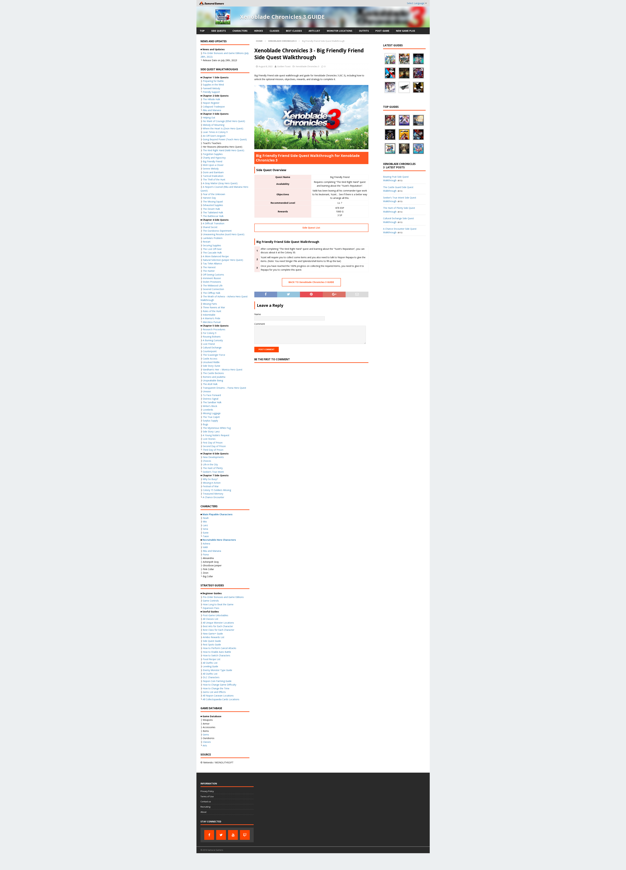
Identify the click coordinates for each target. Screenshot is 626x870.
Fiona (206, 554)
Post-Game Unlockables (215, 615)
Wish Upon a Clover (213, 165)
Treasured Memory (213, 493)
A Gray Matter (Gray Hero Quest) (220, 183)
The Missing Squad (213, 201)
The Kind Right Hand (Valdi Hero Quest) (223, 150)
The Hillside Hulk (211, 99)
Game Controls (211, 600)
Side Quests (218, 30)
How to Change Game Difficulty (219, 684)
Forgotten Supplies (213, 154)
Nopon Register (211, 102)
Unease (207, 391)
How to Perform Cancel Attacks (219, 648)
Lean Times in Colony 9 (215, 132)
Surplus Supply (210, 420)
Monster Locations (339, 30)
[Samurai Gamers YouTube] (233, 835)
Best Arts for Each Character (218, 626)
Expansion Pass (211, 608)
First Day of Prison (213, 442)
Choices (207, 460)
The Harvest (209, 267)
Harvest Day (209, 197)
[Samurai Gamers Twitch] (245, 835)
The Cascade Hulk (212, 252)
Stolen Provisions (212, 281)
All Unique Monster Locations (218, 622)
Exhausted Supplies (213, 205)
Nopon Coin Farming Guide (217, 681)
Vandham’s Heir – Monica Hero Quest (222, 369)
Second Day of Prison (214, 446)
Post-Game (382, 30)
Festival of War (211, 486)
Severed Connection (213, 289)
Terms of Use (207, 796)
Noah (206, 517)
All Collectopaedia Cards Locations (221, 699)
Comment (259, 323)
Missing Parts (210, 303)
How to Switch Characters (216, 655)
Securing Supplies (212, 245)
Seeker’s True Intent (213, 471)
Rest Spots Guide (212, 644)
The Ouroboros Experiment (217, 230)
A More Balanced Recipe (216, 256)
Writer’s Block (210, 406)
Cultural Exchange (212, 347)
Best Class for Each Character (218, 629)
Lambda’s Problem (213, 238)
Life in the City (210, 464)
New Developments (213, 457)
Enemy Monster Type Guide (217, 670)
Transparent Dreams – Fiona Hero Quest (224, 387)
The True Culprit (211, 417)
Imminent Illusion (212, 278)
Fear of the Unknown (214, 194)
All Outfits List (210, 662)
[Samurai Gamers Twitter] (221, 835)
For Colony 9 (209, 333)
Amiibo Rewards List (213, 637)
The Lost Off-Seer (212, 249)
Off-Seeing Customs (213, 274)
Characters (239, 30)
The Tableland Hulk (213, 212)
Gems (206, 734)
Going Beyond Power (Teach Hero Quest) (225, 139)
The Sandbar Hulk (212, 402)
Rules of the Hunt (212, 311)
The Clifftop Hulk (211, 292)
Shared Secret (210, 227)
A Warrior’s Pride (211, 318)
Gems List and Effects (214, 692)
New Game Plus (405, 30)
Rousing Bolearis (212, 336)
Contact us (206, 801)
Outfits (364, 30)
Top (202, 30)
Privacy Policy (207, 791)
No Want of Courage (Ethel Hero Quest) (224, 121)
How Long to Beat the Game (218, 604)
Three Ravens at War (214, 307)
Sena (205, 528)
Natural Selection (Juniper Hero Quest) (223, 259)
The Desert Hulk (211, 208)
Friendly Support (211, 91)
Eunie (206, 532)
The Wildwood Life (213, 285)
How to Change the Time (216, 688)
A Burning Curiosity (213, 340)
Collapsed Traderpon (214, 106)
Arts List (314, 30)
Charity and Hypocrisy (214, 157)
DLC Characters (211, 677)
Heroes (258, 30)
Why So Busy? (210, 479)
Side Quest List (311, 227)
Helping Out (209, 117)
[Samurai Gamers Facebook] (209, 835)
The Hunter (209, 270)
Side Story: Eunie (211, 365)
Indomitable (209, 314)
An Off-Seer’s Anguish (214, 135)
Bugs (205, 424)
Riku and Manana (212, 110)
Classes (274, 30)
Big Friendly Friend (212, 161)
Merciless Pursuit (212, 322)
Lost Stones (209, 438)
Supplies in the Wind (213, 84)
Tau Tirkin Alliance (212, 263)
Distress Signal (210, 398)
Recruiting (205, 806)
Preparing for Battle (213, 81)
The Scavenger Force (214, 354)
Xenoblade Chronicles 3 (307, 66)
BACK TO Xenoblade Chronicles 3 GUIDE (311, 282)
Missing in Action (212, 482)
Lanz (205, 525)
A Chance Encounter (213, 497)
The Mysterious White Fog (217, 427)
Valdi (205, 547)
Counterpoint (210, 351)
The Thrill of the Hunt (214, 179)
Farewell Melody (211, 88)
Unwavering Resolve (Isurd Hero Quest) (223, 234)
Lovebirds (208, 409)
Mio (205, 521)
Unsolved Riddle (211, 362)
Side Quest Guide (212, 640)
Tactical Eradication (213, 175)
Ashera (206, 543)
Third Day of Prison (213, 449)
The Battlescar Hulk (213, 216)
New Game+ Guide (213, 633)
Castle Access (210, 358)
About (203, 811)
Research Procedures (214, 329)
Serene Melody (211, 168)
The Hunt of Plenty (213, 468)
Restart (206, 241)
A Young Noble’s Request (216, 435)
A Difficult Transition (213, 223)
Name (257, 314)
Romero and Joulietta (214, 376)
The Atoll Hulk (210, 384)
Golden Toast (284, 66)
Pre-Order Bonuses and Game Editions (223, 597)
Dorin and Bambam (213, 172)
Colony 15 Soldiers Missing (217, 490)
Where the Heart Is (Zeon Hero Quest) (223, 128)
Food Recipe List (211, 659)
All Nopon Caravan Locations (218, 695)
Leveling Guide (210, 666)
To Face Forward (212, 395)
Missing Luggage (212, 413)
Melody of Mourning (213, 124)
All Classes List (210, 618)
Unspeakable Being (213, 380)
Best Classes (294, 30)
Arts (205, 745)
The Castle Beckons (213, 373)
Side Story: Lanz (211, 431)
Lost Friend (209, 343)
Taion (206, 536)
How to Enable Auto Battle (217, 651)
